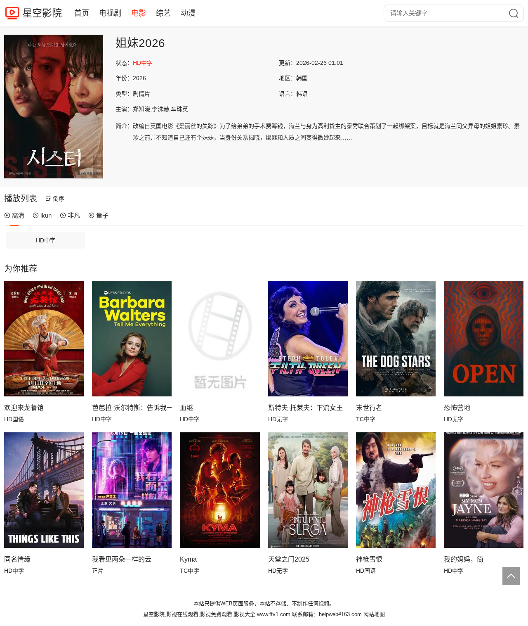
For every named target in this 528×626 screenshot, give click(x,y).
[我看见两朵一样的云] (132, 490)
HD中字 (46, 240)
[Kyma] (219, 490)
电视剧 (110, 13)
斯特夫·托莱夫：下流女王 (305, 407)
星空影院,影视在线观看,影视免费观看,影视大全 (199, 614)
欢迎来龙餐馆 (24, 407)
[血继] (219, 338)
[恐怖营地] (483, 338)
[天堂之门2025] (308, 490)
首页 (81, 13)
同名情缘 (17, 559)
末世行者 (369, 407)
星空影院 (42, 13)
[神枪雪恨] (396, 490)
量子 (102, 215)
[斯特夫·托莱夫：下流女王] (308, 338)
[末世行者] (396, 338)
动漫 (188, 13)
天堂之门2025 (288, 559)
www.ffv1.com (273, 614)
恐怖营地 (457, 407)
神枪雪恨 (369, 559)
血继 (186, 407)
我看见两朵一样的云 (121, 559)
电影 (138, 13)
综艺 (163, 13)
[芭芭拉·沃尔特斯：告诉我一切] (132, 338)
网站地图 (374, 614)
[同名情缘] (44, 490)
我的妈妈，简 (463, 559)
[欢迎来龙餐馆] (44, 338)
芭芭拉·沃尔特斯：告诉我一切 (132, 407)
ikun (46, 215)
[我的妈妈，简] (483, 490)
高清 (18, 215)
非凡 (74, 215)
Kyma (188, 559)
